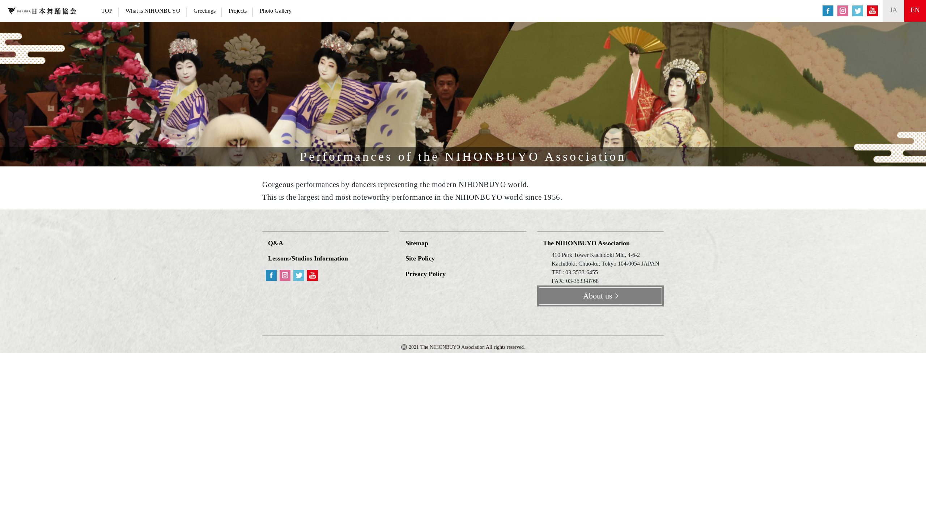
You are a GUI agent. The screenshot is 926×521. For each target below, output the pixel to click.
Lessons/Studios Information (308, 258)
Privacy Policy (425, 274)
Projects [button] (238, 11)
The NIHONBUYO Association (586, 243)
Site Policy (420, 258)
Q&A (275, 243)
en (915, 10)
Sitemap (416, 243)
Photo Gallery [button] (276, 11)
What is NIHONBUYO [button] (153, 11)
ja (893, 10)
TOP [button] (106, 11)
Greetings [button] (205, 11)
